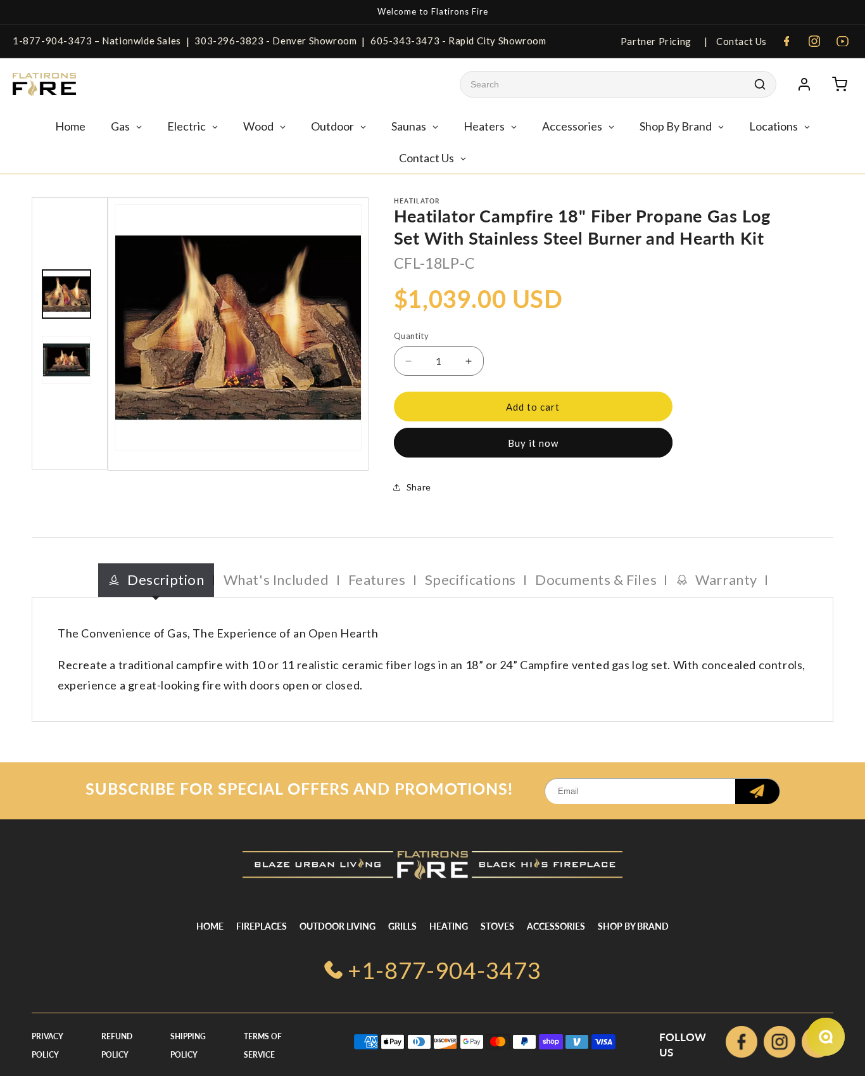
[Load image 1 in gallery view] (66, 294)
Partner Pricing (656, 41)
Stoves (497, 926)
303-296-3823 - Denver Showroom (275, 40)
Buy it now (533, 443)
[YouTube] (842, 41)
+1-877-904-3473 (444, 970)
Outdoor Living (338, 926)
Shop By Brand (633, 926)
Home (210, 926)
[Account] (804, 84)
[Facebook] (786, 41)
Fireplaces (261, 926)
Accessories (556, 926)
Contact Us (740, 41)
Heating (448, 926)
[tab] (156, 580)
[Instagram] (814, 41)
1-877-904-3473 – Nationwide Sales (97, 40)
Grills (402, 926)
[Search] (759, 84)
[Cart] (839, 84)
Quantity (411, 336)
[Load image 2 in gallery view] (66, 360)
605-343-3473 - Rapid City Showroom (458, 40)
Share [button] (419, 487)
